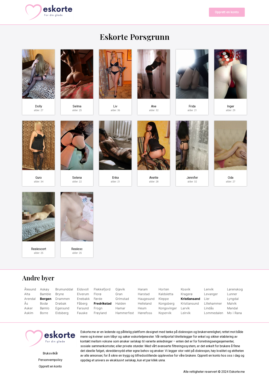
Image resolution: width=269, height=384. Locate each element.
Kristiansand (190, 299)
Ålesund (30, 289)
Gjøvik (120, 289)
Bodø (44, 303)
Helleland (145, 303)
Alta (27, 294)
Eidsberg (62, 313)
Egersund (62, 308)
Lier (207, 299)
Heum (142, 308)
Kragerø (187, 294)
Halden (120, 303)
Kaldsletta (166, 294)
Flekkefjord (102, 289)
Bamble (45, 294)
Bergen (45, 299)
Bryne (59, 294)
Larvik (185, 308)
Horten (164, 289)
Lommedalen (213, 313)
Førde (98, 299)
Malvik (232, 303)
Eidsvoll (83, 289)
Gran (118, 294)
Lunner (232, 294)
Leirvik (186, 313)
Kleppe (164, 299)
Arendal (30, 299)
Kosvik (185, 289)
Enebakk (83, 299)
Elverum (83, 294)
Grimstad (122, 299)
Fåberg (82, 303)
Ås (26, 303)
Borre (44, 313)
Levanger (211, 294)
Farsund (83, 308)
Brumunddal (64, 289)
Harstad (144, 294)
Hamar (120, 308)
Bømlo (44, 308)
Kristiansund (190, 303)
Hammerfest (124, 313)
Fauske (82, 313)
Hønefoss (145, 313)
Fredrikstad (102, 303)
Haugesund (146, 299)
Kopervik (165, 313)
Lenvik (209, 289)
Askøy (44, 289)
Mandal (232, 308)
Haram (143, 289)
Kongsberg (166, 303)
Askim (28, 313)
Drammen (62, 299)
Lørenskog (235, 289)
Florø (97, 294)
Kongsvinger (168, 308)
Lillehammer (213, 303)
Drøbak (60, 303)
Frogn (98, 308)
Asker (28, 308)
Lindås (209, 308)
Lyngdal (233, 299)
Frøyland (100, 313)
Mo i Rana (234, 313)
